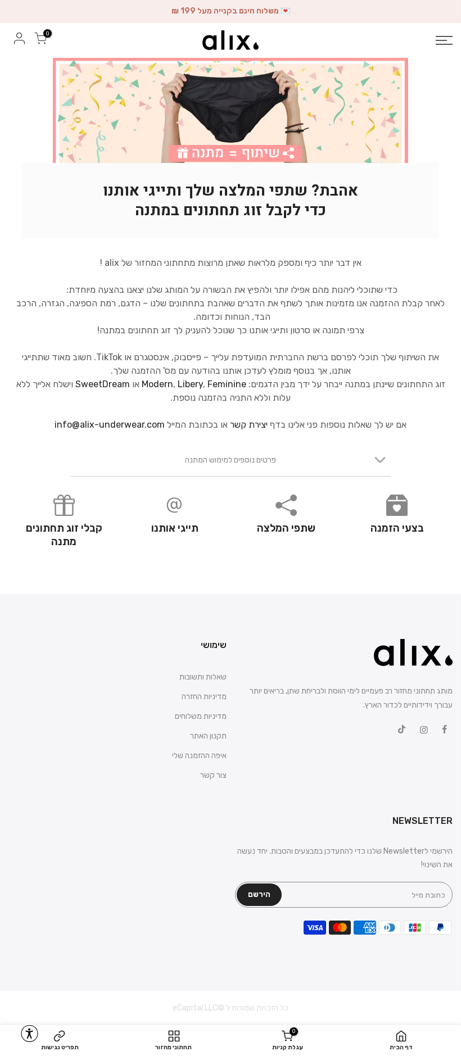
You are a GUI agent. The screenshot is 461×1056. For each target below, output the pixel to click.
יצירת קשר (249, 424)
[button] (29, 1033)
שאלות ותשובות (203, 677)
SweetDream (102, 384)
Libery (190, 384)
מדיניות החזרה (204, 696)
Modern (157, 384)
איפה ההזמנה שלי (199, 755)
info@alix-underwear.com (110, 424)
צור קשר (213, 775)
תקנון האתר (208, 736)
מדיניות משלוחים (201, 716)
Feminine (226, 384)
